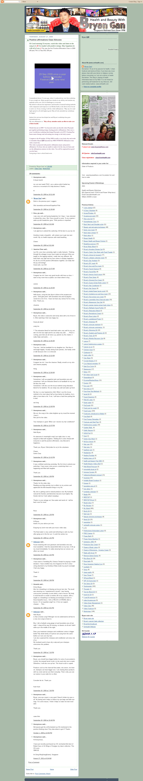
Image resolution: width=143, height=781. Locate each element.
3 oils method (88, 208)
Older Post (73, 769)
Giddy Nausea (88, 430)
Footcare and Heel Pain (91, 422)
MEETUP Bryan (89, 500)
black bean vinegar (90, 233)
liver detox (87, 489)
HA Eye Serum (88, 441)
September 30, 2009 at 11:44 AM (44, 309)
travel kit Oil (87, 595)
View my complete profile (92, 87)
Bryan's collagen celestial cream (94, 258)
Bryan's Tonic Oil (89, 336)
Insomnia (87, 478)
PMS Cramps (88, 533)
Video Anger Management (92, 603)
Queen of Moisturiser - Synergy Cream (96, 550)
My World (87, 508)
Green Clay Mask (89, 439)
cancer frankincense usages (93, 344)
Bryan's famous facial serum (93, 274)
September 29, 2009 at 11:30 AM (44, 209)
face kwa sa (87, 389)
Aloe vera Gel (88, 219)
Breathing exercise (90, 244)
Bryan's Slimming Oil (90, 330)
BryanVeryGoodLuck (90, 624)
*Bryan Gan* (37, 198)
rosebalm (87, 567)
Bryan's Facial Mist (90, 272)
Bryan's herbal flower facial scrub (94, 291)
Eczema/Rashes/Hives (91, 380)
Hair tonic (87, 447)
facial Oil (86, 394)
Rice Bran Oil (88, 558)
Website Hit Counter (88, 637)
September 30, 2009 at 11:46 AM (44, 341)
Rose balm (87, 561)
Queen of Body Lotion (91, 547)
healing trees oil (89, 458)
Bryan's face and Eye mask (93, 266)
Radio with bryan (89, 553)
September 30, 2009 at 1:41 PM (43, 538)
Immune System (89, 472)
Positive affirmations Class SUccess (45, 40)
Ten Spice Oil (88, 583)
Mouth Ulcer (87, 503)
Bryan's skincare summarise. (93, 327)
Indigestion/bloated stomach (93, 475)
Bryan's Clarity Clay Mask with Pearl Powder (98, 252)
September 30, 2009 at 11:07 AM (44, 269)
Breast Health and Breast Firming (94, 241)
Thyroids (86, 589)
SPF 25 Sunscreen (90, 581)
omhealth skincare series (92, 525)
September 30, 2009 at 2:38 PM (43, 580)
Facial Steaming (89, 397)
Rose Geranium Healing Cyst (93, 564)
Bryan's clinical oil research (92, 255)
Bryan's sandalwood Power (92, 319)
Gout (85, 436)
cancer (86, 341)
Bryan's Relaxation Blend (92, 311)
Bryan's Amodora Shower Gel (93, 249)
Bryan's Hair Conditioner (91, 285)
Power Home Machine (91, 539)
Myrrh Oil (87, 511)
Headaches (87, 453)
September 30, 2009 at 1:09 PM (43, 476)
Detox (85, 372)
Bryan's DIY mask (89, 263)
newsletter (87, 522)
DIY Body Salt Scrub (90, 375)
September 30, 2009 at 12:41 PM (44, 457)
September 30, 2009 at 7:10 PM (43, 652)
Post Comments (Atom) (42, 774)
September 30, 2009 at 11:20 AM (44, 288)
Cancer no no (88, 347)
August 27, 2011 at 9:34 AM (42, 758)
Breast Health (88, 238)
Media (86, 494)
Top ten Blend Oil (89, 592)
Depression (87, 369)
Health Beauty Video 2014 (92, 464)
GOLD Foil (87, 433)
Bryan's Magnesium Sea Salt (93, 302)
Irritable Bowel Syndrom (91, 480)
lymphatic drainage (90, 492)
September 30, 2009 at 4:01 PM (43, 608)
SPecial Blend (88, 578)
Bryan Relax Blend (90, 246)
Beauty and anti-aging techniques (94, 227)
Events (86, 383)
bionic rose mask (89, 230)
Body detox (87, 235)
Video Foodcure (89, 608)
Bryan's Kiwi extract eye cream (94, 297)
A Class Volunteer (89, 210)
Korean (86, 483)
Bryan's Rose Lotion (90, 316)
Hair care (86, 444)
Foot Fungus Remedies (91, 419)
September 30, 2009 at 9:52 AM (43, 245)
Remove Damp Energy (91, 556)
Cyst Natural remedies (91, 363)
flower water (87, 402)
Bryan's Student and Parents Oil (94, 333)
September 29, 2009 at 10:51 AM (44, 194)
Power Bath (87, 536)
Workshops (46, 168)
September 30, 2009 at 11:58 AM (44, 372)
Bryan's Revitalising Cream (92, 313)
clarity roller (87, 355)
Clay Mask (87, 358)
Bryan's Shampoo (89, 322)
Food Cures (87, 411)
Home (52, 769)
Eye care (86, 386)
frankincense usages (90, 425)
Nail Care (87, 514)
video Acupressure (90, 600)
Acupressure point (89, 216)
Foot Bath (87, 416)
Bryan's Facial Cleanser (91, 269)
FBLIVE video (88, 400)
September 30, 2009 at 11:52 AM (44, 355)
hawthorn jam (88, 450)
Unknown (36, 542)
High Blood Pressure (90, 466)
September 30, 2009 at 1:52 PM (43, 555)
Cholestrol (87, 352)
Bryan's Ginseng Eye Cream (93, 280)
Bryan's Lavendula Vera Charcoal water (96, 299)
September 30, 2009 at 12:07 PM (44, 425)
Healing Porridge (89, 455)
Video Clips (38, 168)
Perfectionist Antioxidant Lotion (94, 531)
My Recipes (87, 505)
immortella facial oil (90, 469)
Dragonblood (88, 377)
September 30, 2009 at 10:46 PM (44, 720)
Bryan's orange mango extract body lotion (97, 305)
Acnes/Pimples (89, 213)
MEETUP (87, 497)
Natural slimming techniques (93, 517)
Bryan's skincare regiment (92, 324)
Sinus (85, 569)
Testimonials (88, 586)
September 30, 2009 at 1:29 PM (43, 515)
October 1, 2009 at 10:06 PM (42, 733)
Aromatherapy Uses (90, 221)
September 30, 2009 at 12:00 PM (44, 406)
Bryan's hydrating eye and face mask (96, 294)
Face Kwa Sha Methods (91, 391)
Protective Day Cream (91, 544)
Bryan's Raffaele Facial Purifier (94, 308)
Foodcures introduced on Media (94, 414)
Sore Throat (87, 575)
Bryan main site (89, 618)
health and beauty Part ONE (93, 461)
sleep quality (88, 572)
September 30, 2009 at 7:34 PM (43, 690)
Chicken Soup (88, 350)
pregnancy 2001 (89, 542)
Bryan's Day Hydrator (90, 260)
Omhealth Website (90, 627)
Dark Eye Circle (89, 366)
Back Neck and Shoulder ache (93, 224)
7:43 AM (49, 166)
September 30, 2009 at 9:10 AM (43, 224)
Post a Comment (33, 762)
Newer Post (30, 769)
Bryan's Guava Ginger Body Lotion (95, 283)
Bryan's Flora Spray (90, 277)
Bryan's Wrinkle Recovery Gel (93, 338)
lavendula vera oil (89, 486)
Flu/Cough (87, 405)
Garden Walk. (88, 427)
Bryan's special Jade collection (94, 621)
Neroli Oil (87, 519)
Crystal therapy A (89, 361)
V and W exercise (89, 597)
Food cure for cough (90, 408)
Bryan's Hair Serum (90, 288)
